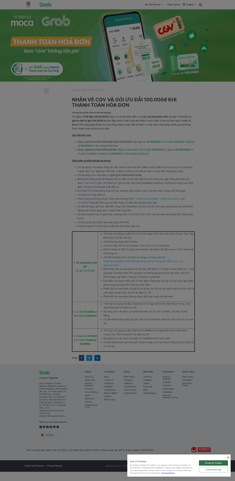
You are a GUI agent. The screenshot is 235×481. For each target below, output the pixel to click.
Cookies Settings (213, 469)
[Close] (228, 457)
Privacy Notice (167, 473)
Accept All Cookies (213, 463)
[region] (179, 465)
